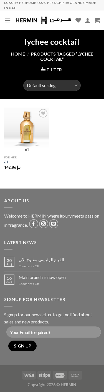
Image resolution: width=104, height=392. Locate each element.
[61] (26, 130)
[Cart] (97, 20)
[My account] (87, 20)
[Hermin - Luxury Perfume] (43, 20)
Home (18, 53)
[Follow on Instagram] (43, 223)
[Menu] (7, 20)
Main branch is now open (42, 277)
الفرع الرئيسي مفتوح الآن (41, 259)
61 (6, 162)
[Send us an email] (53, 223)
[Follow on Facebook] (33, 223)
